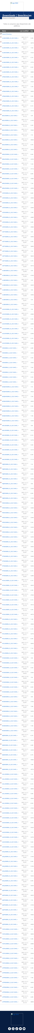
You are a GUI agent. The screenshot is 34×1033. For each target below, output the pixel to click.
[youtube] (24, 1030)
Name (4, 31)
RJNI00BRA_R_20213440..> (10, 735)
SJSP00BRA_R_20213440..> (10, 890)
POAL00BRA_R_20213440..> (10, 580)
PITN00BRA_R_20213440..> (10, 542)
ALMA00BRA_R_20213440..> (10, 38)
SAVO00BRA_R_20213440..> (10, 813)
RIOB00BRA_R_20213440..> (10, 697)
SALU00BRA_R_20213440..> (10, 774)
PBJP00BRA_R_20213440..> (10, 464)
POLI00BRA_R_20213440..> (10, 619)
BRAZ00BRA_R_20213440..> (10, 154)
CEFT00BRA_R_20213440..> (10, 232)
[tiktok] (16, 1030)
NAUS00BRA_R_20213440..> (10, 425)
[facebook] (9, 1030)
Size (32, 31)
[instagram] (13, 1030)
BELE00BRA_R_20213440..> (10, 115)
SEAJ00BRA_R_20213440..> (10, 852)
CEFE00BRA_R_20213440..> (10, 193)
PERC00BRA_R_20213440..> (10, 503)
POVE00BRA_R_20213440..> (10, 658)
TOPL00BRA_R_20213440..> (10, 929)
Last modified (24, 31)
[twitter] (20, 1030)
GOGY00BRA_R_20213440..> (10, 309)
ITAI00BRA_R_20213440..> (9, 348)
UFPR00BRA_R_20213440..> (10, 968)
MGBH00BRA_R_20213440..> (10, 387)
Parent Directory (7, 34)
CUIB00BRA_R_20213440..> (10, 270)
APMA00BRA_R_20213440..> (10, 77)
